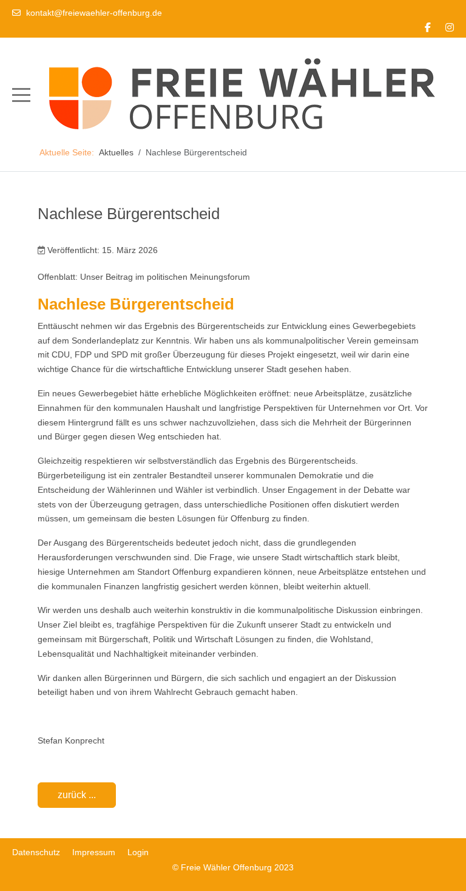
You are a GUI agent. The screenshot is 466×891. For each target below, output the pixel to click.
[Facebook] (428, 27)
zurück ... (77, 795)
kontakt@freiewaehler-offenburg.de (94, 13)
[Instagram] (449, 27)
